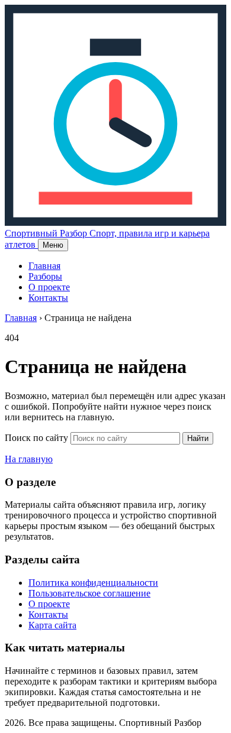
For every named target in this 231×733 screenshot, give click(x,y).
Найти (197, 438)
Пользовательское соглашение (89, 593)
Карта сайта (52, 625)
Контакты (48, 298)
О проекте (49, 287)
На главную (29, 459)
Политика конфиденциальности (93, 583)
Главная (44, 266)
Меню (53, 245)
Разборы (45, 276)
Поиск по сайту (36, 438)
